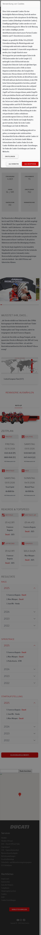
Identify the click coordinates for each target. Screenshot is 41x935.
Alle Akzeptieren (30, 164)
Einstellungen (10, 156)
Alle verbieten (14, 164)
